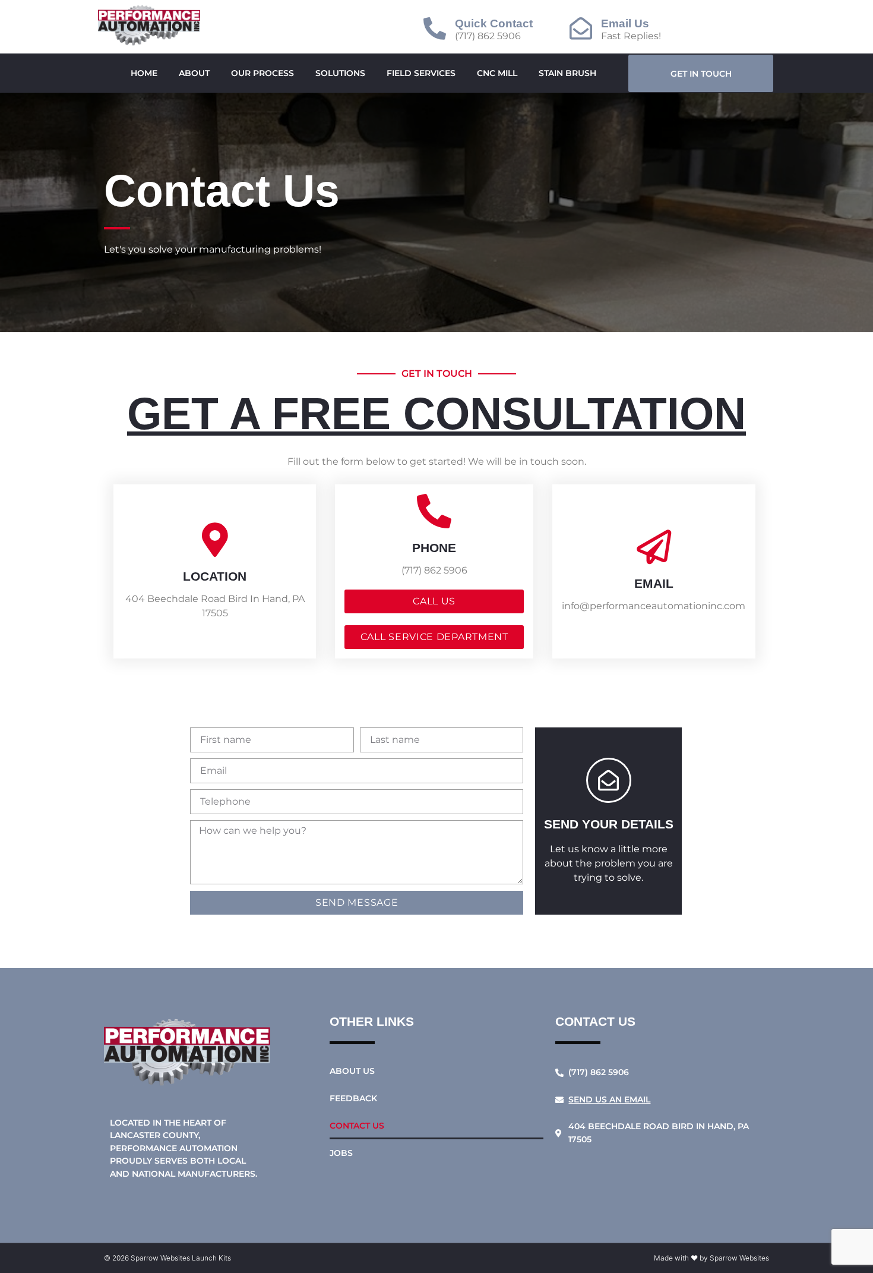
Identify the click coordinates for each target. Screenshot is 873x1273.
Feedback (353, 1098)
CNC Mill (497, 73)
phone (434, 547)
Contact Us (357, 1125)
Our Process (262, 73)
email (653, 583)
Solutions (340, 73)
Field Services (421, 73)
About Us (352, 1071)
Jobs (341, 1153)
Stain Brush (567, 73)
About (194, 73)
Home (144, 73)
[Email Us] (581, 28)
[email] (654, 547)
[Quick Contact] (434, 28)
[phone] (434, 511)
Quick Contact (494, 23)
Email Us (625, 23)
